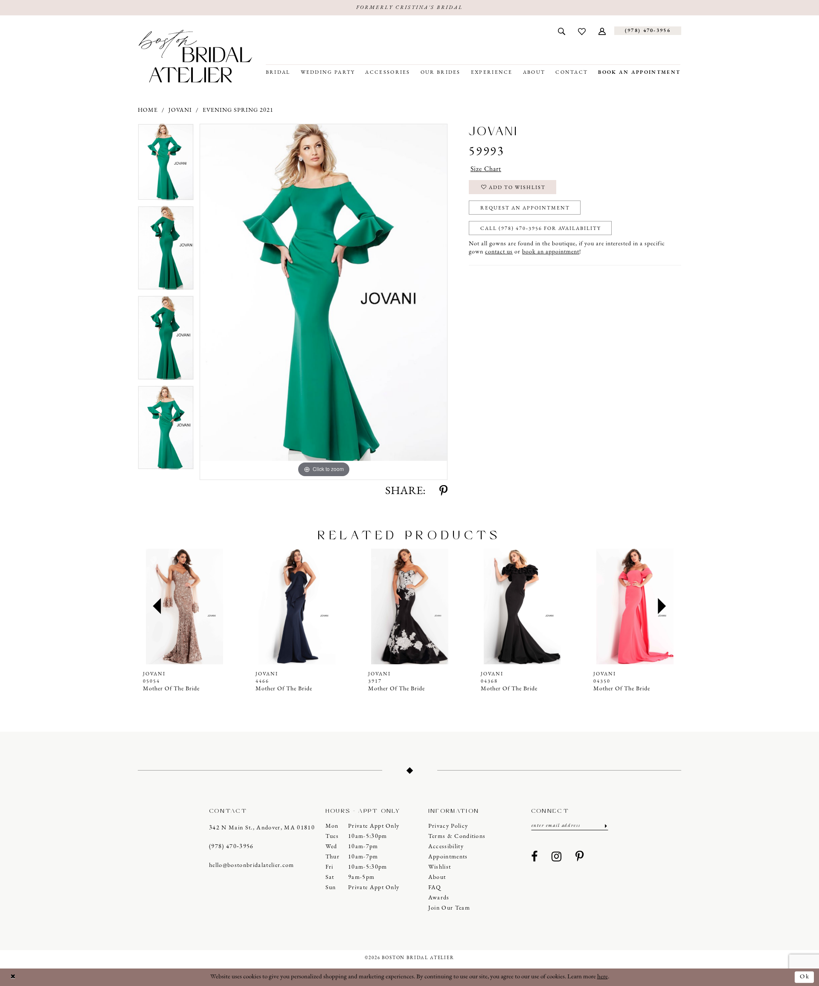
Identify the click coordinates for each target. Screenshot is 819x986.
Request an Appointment (525, 208)
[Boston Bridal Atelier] (195, 56)
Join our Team (449, 908)
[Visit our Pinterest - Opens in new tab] (579, 857)
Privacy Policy (448, 826)
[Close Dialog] (13, 977)
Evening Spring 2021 (238, 110)
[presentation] (184, 606)
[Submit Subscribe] (605, 825)
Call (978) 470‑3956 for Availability (540, 228)
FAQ (434, 887)
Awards (439, 898)
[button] (602, 30)
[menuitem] (562, 30)
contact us (499, 252)
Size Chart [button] (485, 169)
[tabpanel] (166, 165)
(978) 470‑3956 (231, 846)
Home (148, 110)
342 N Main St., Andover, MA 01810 (262, 828)
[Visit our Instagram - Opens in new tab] (557, 857)
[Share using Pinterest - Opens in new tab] (443, 491)
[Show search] (562, 30)
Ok (805, 977)
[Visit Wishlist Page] (582, 30)
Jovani (180, 110)
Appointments (448, 857)
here (602, 977)
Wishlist (439, 867)
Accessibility (446, 846)
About (437, 877)
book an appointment (550, 252)
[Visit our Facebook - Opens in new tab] (534, 857)
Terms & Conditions (457, 836)
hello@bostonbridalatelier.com (251, 865)
